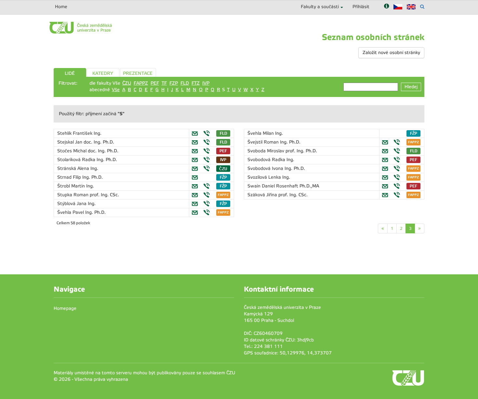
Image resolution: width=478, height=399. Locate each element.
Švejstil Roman (263, 142)
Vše (116, 89)
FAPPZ (141, 83)
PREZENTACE (138, 73)
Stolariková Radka (77, 159)
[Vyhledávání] (422, 6)
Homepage (65, 308)
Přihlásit (360, 6)
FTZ (196, 83)
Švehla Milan (261, 133)
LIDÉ (70, 73)
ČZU (126, 83)
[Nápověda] (386, 6)
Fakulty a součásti (320, 6)
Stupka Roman (73, 194)
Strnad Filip (69, 177)
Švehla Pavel (71, 212)
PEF (155, 83)
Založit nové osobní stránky (391, 52)
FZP (173, 83)
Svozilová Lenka (264, 177)
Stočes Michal (72, 150)
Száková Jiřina (262, 194)
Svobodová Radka (266, 159)
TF (164, 83)
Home (61, 6)
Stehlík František (75, 133)
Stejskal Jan (70, 142)
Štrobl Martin (71, 186)
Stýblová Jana (72, 203)
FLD (184, 83)
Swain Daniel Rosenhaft (273, 186)
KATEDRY (102, 73)
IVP (205, 83)
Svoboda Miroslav (266, 150)
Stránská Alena (73, 168)
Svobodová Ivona (266, 168)
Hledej (411, 86)
